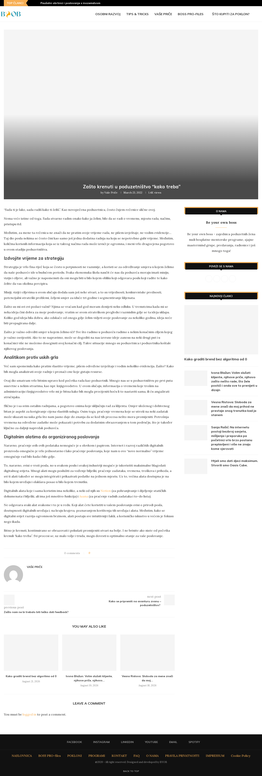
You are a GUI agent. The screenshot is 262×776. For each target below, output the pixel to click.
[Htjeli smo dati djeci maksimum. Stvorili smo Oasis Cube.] (195, 466)
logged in (29, 714)
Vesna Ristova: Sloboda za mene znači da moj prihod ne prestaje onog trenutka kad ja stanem (233, 408)
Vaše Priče (111, 192)
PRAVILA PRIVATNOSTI (182, 756)
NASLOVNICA (22, 756)
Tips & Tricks (137, 14)
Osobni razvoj (107, 14)
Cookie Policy (240, 756)
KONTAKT (119, 756)
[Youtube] (247, 3)
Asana (83, 496)
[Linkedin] (242, 3)
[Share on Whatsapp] (111, 553)
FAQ (136, 756)
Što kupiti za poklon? (231, 14)
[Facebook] (233, 3)
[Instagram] (238, 3)
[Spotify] (257, 3)
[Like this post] (92, 553)
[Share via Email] (115, 553)
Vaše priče (163, 14)
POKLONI (74, 756)
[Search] (260, 14)
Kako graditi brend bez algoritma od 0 (31, 676)
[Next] (37, 3)
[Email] (252, 3)
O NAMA (152, 756)
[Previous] (32, 3)
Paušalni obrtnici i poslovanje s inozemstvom (70, 3)
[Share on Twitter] (100, 553)
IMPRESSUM (215, 756)
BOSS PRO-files (191, 14)
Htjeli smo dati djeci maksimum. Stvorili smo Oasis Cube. (234, 463)
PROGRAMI (96, 756)
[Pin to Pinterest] (104, 553)
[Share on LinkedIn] (107, 553)
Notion (106, 491)
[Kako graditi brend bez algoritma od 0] (31, 653)
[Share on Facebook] (97, 553)
